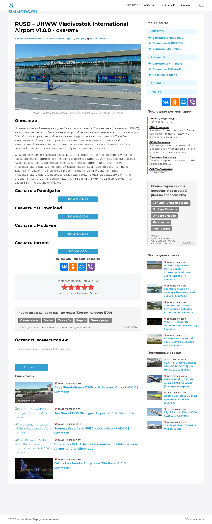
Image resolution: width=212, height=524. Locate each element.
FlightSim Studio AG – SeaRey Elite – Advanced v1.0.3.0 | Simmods (179, 292)
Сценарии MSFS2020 (167, 43)
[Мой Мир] (82, 267)
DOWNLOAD (78, 251)
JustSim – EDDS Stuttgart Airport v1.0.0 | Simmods (94, 413)
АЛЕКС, (160, 168)
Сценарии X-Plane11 (166, 69)
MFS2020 (132, 5)
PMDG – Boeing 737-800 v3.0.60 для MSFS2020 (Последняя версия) (179, 383)
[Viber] (91, 267)
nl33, (159, 126)
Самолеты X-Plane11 (167, 63)
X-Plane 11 (150, 5)
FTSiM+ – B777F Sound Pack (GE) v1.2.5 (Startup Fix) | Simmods (179, 342)
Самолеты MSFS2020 (167, 37)
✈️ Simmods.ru (22, 5)
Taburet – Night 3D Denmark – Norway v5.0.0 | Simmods (180, 326)
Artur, (159, 142)
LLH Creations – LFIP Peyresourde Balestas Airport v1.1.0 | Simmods (178, 309)
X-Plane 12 (169, 5)
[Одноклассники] (73, 267)
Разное (185, 5)
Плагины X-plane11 (166, 74)
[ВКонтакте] (64, 267)
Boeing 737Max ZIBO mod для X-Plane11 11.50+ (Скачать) (180, 399)
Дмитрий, (162, 157)
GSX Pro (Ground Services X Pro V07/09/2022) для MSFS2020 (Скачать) (180, 366)
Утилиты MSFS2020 (166, 49)
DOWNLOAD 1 (78, 199)
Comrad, (161, 118)
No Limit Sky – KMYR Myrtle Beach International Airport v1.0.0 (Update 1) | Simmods (177, 272)
